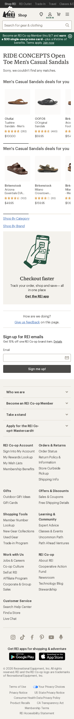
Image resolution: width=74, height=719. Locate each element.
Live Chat (10, 618)
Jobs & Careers (14, 560)
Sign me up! (37, 369)
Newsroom (47, 577)
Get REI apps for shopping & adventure (37, 649)
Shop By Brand (14, 226)
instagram (13, 637)
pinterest (42, 637)
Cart (59, 14)
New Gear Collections (18, 531)
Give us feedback (27, 322)
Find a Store (11, 613)
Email (6, 349)
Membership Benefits (18, 469)
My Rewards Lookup (18, 457)
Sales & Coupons (51, 497)
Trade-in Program (15, 543)
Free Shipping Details (54, 502)
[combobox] (37, 25)
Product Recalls (20, 703)
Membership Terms (37, 708)
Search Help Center (17, 607)
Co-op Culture (13, 566)
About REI (46, 560)
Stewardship (48, 589)
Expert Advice (49, 525)
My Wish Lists (12, 463)
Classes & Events (51, 531)
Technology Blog (51, 583)
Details (58, 341)
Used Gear (10, 537)
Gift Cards (10, 502)
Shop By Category (16, 218)
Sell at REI (10, 572)
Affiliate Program (15, 578)
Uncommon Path (51, 537)
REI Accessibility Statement (37, 713)
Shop (22, 15)
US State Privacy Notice (50, 692)
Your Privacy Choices (51, 686)
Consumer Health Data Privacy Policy (37, 697)
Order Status (48, 451)
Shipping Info (49, 479)
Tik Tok (22, 637)
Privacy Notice (18, 692)
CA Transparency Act (50, 703)
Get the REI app (37, 296)
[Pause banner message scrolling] (69, 36)
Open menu (67, 14)
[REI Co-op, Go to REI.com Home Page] (8, 14)
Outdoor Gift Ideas (16, 497)
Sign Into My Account (19, 451)
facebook (32, 637)
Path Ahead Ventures (54, 543)
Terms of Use (17, 686)
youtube (51, 637)
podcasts (61, 637)
